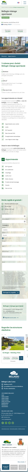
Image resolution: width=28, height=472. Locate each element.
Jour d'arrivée (5, 214)
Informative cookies (14, 428)
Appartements (12, 56)
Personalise (14, 466)
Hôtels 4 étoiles (5, 399)
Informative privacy (5, 428)
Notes (3, 262)
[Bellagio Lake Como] (4, 3)
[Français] (18, 2)
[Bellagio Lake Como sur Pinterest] (13, 423)
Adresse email (5, 251)
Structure (4, 56)
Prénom (4, 241)
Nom (3, 246)
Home (3, 7)
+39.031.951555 (9, 415)
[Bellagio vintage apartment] (14, 45)
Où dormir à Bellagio (9, 7)
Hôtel (3, 395)
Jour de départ (5, 219)
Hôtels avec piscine (6, 401)
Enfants (3, 232)
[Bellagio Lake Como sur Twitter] (6, 423)
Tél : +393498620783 (9, 311)
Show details (21, 462)
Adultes (4, 227)
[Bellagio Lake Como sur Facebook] (3, 423)
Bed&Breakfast (5, 403)
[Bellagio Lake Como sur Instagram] (9, 423)
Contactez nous (6, 417)
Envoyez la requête (9, 292)
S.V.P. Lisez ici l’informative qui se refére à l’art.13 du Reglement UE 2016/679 (13, 287)
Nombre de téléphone (7, 256)
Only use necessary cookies (22, 467)
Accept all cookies (5, 467)
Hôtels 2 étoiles (5, 396)
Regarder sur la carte (10, 317)
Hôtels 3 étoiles (5, 398)
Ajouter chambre (7, 238)
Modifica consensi (21, 428)
